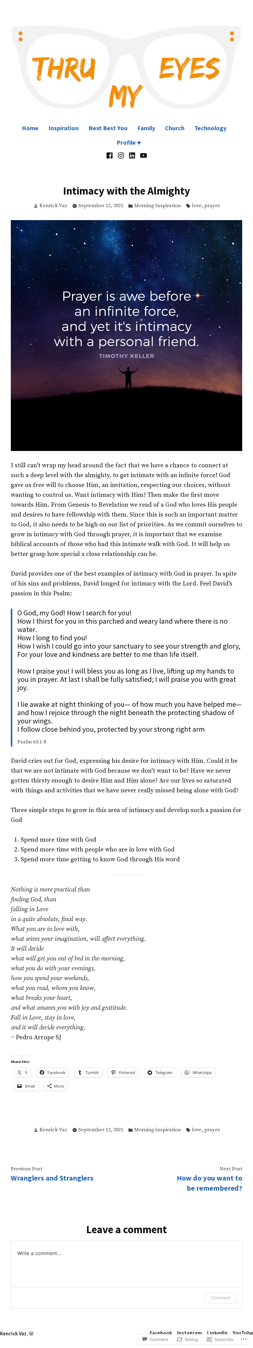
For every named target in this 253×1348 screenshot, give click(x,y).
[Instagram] (120, 155)
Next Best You (108, 128)
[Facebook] (110, 155)
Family (146, 128)
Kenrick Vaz (53, 206)
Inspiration (63, 128)
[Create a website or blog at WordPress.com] (31, 1333)
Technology (210, 128)
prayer (212, 206)
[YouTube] (142, 155)
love (196, 206)
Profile (126, 142)
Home (30, 128)
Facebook (161, 1333)
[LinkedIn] (132, 155)
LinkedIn (217, 1333)
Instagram (189, 1333)
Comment (220, 1297)
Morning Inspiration (157, 206)
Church (175, 128)
